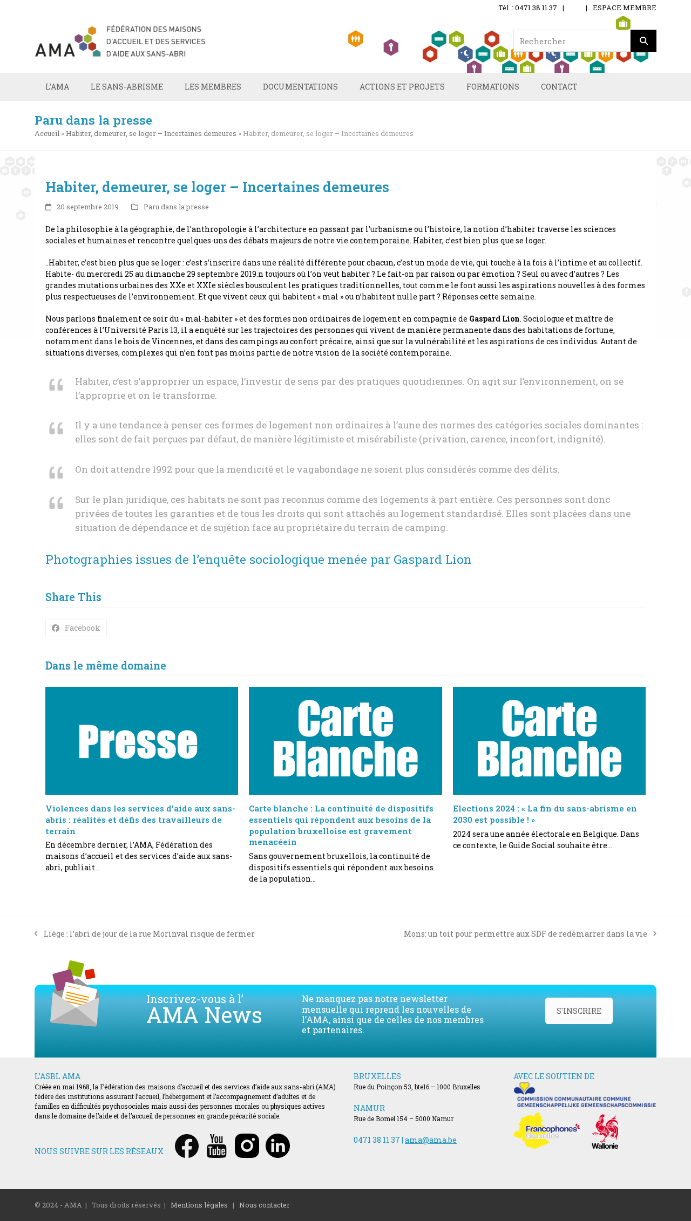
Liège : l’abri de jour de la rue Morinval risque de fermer (145, 934)
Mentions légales (199, 1205)
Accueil (47, 133)
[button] (76, 628)
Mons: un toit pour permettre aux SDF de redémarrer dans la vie (525, 934)
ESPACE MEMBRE (624, 7)
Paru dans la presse (176, 207)
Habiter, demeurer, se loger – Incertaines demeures (151, 133)
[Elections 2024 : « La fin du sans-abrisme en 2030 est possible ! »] (549, 741)
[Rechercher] (643, 41)
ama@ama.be (431, 1140)
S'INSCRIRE (579, 1011)
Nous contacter (264, 1205)
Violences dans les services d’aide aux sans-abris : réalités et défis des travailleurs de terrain (140, 819)
